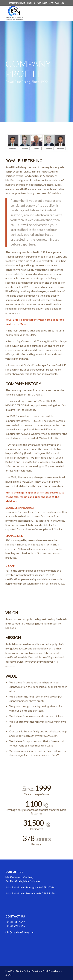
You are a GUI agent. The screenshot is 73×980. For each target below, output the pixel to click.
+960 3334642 (57, 3)
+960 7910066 (43, 3)
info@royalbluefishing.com (22, 3)
